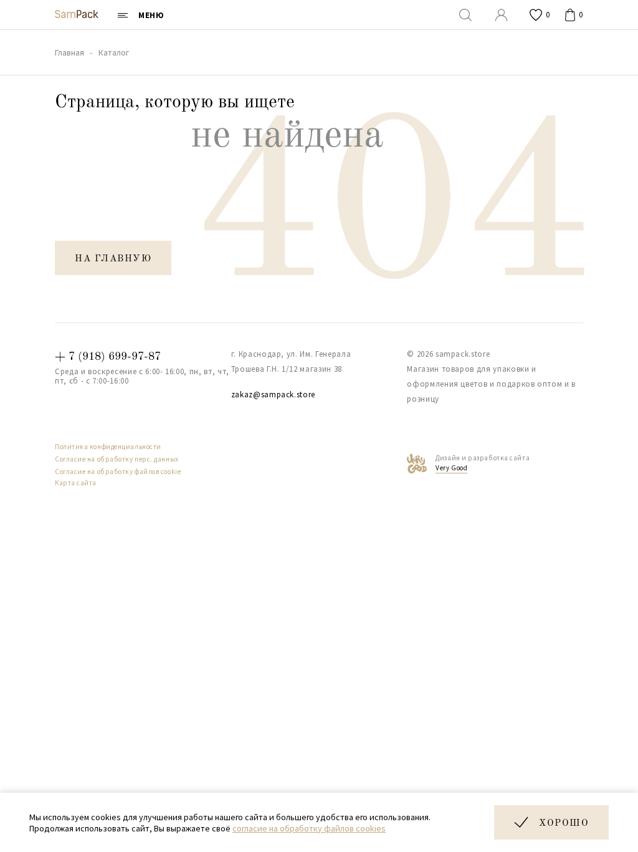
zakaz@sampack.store (273, 394)
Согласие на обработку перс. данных (117, 459)
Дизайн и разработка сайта (483, 462)
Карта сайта (76, 482)
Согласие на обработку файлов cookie (118, 471)
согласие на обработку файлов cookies (309, 828)
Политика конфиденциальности (108, 446)
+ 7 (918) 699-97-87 (108, 356)
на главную (113, 259)
